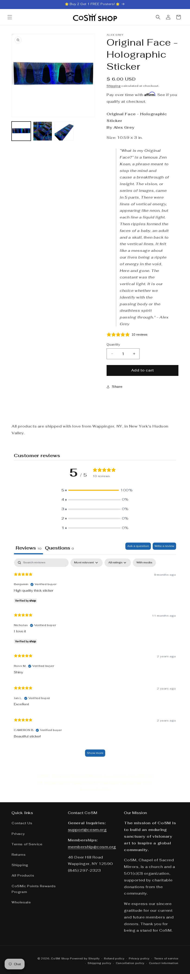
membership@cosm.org (92, 846)
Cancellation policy (130, 963)
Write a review (164, 546)
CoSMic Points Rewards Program (34, 889)
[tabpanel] (95, 659)
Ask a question (138, 546)
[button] (10, 17)
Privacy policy (139, 958)
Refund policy (114, 958)
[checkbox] (144, 563)
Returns (18, 854)
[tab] (59, 548)
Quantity (113, 345)
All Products (23, 875)
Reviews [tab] (28, 548)
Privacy (18, 834)
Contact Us (22, 823)
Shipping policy (99, 963)
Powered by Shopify (85, 958)
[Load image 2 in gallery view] (42, 131)
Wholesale (21, 902)
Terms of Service (27, 844)
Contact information (163, 963)
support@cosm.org (87, 829)
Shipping (114, 86)
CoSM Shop (60, 958)
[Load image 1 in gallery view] (21, 131)
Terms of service (166, 958)
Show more (95, 753)
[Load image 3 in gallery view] (64, 131)
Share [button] (117, 386)
